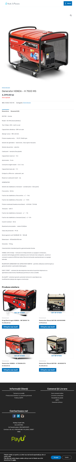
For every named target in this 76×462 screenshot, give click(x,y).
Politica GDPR (18, 398)
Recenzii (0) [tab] (15, 111)
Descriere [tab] (5, 111)
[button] (71, 15)
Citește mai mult (10, 327)
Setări (67, 457)
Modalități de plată (57, 398)
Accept (56, 457)
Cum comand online (57, 393)
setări (14, 460)
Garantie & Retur (57, 402)
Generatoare (6, 87)
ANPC (57, 400)
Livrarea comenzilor (57, 395)
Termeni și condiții (18, 393)
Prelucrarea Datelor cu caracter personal (19, 395)
